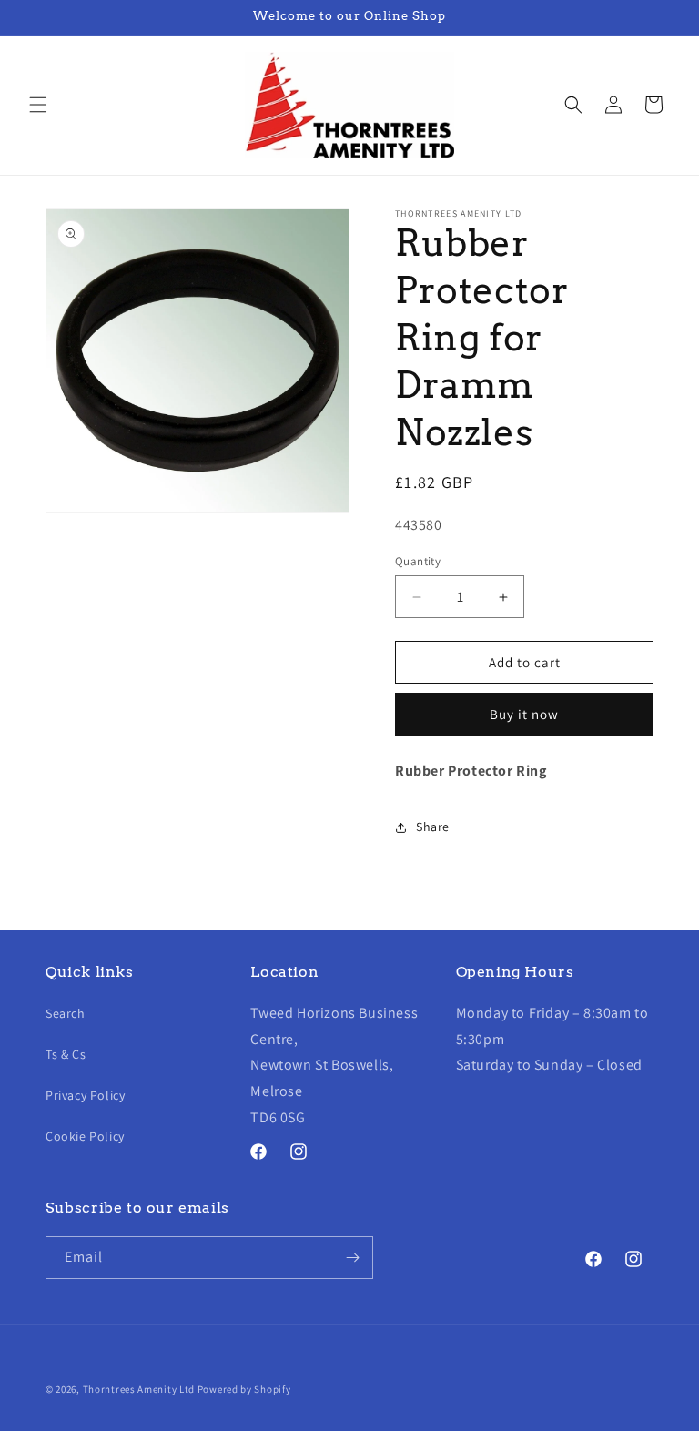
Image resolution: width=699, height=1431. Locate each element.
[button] (38, 105)
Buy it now (524, 714)
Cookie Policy (85, 1136)
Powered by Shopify (244, 1389)
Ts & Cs (66, 1054)
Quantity (418, 561)
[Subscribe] (352, 1257)
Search (66, 1013)
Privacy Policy (85, 1095)
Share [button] (433, 826)
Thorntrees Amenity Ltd (139, 1389)
